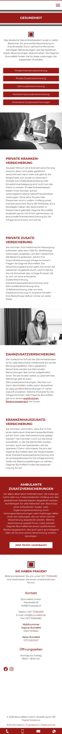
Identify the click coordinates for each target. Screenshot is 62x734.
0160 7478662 (31, 631)
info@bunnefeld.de (35, 615)
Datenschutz (48, 724)
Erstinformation (15, 724)
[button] (58, 5)
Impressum (32, 724)
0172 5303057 (31, 640)
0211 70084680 (49, 576)
